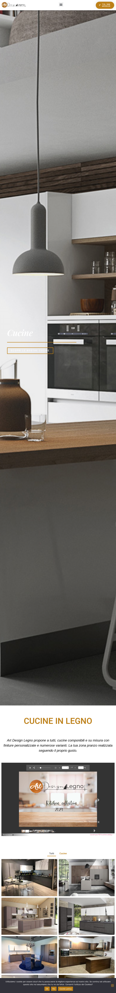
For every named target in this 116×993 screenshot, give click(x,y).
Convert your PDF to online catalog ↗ (101, 834)
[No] (112, 985)
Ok (47, 989)
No (53, 989)
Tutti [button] (51, 853)
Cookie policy (65, 989)
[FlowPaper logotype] (9, 835)
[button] (61, 4)
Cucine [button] (63, 853)
